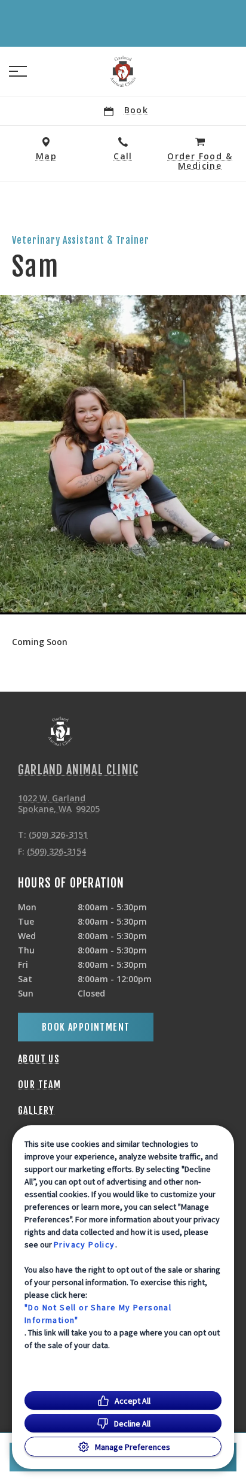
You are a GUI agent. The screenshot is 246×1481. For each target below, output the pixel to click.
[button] (18, 71)
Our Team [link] (39, 1084)
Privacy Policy (84, 1244)
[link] (123, 71)
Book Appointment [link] (86, 1027)
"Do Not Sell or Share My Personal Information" (97, 1313)
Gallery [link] (36, 1110)
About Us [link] (39, 1058)
